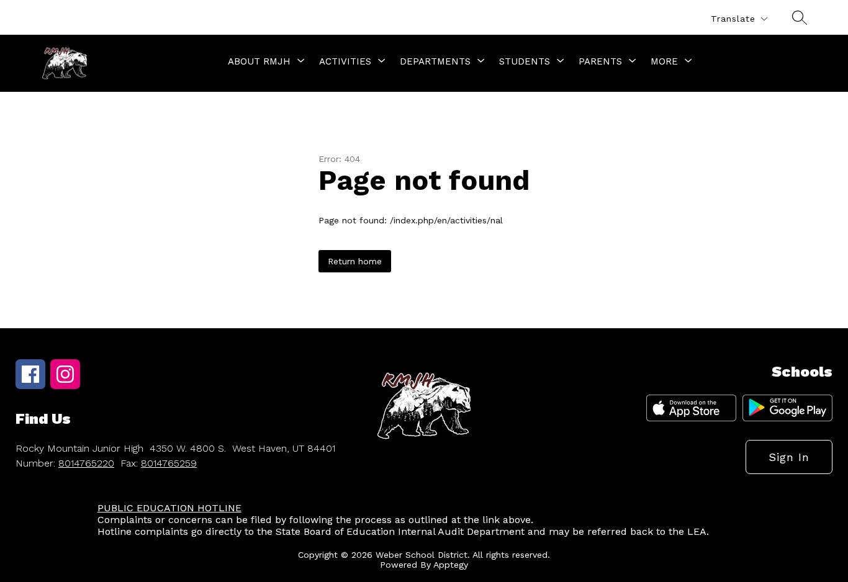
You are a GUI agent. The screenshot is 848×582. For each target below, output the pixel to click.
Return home (355, 261)
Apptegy (450, 565)
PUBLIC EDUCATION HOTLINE (169, 508)
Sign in (789, 456)
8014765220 (86, 463)
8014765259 (169, 463)
